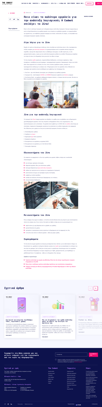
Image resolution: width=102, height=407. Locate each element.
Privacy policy (20, 404)
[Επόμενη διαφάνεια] (96, 288)
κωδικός (68, 123)
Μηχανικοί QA (70, 389)
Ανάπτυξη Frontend (71, 377)
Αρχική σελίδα (51, 371)
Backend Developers (71, 381)
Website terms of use (29, 404)
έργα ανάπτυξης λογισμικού (45, 167)
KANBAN (49, 75)
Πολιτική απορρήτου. (78, 361)
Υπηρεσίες (50, 375)
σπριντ (33, 134)
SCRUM (42, 75)
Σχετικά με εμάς (51, 373)
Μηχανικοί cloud (70, 383)
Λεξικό (49, 383)
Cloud (34, 119)
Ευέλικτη (66, 75)
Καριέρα (50, 381)
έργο (32, 136)
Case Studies (51, 377)
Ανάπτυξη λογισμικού (71, 373)
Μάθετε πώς (50, 379)
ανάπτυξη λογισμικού (39, 49)
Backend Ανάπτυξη (71, 375)
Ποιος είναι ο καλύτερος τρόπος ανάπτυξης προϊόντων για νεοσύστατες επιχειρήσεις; (49, 264)
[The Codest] (7, 4)
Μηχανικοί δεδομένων (71, 385)
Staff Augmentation (71, 379)
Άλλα (68, 387)
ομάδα (34, 60)
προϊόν (57, 246)
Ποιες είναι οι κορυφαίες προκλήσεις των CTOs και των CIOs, (91, 397)
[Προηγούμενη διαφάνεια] (90, 288)
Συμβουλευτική (70, 371)
